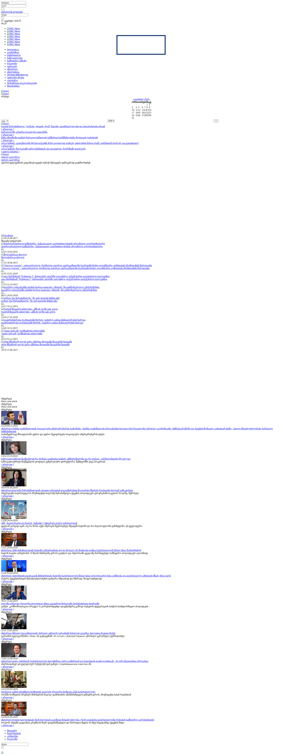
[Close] (164, 36)
